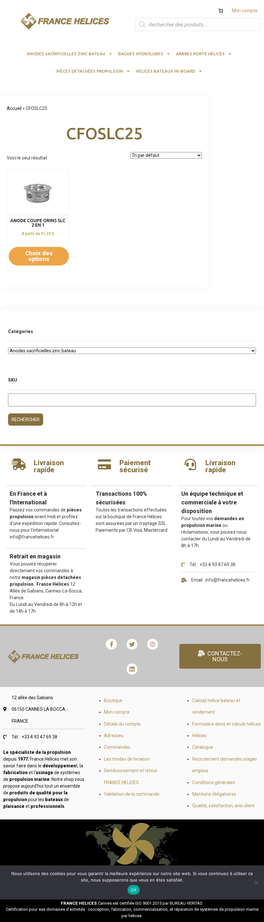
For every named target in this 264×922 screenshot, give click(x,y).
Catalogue (202, 747)
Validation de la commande (131, 794)
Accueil (14, 108)
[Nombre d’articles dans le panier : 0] (220, 10)
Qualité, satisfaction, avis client (223, 805)
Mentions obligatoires (214, 794)
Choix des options (38, 256)
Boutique (113, 700)
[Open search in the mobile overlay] (198, 24)
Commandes (117, 747)
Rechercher (26, 419)
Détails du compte (122, 724)
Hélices (199, 735)
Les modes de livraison (127, 759)
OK (134, 889)
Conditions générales (213, 782)
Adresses (113, 735)
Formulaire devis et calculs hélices (226, 724)
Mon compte (245, 10)
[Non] (256, 882)
